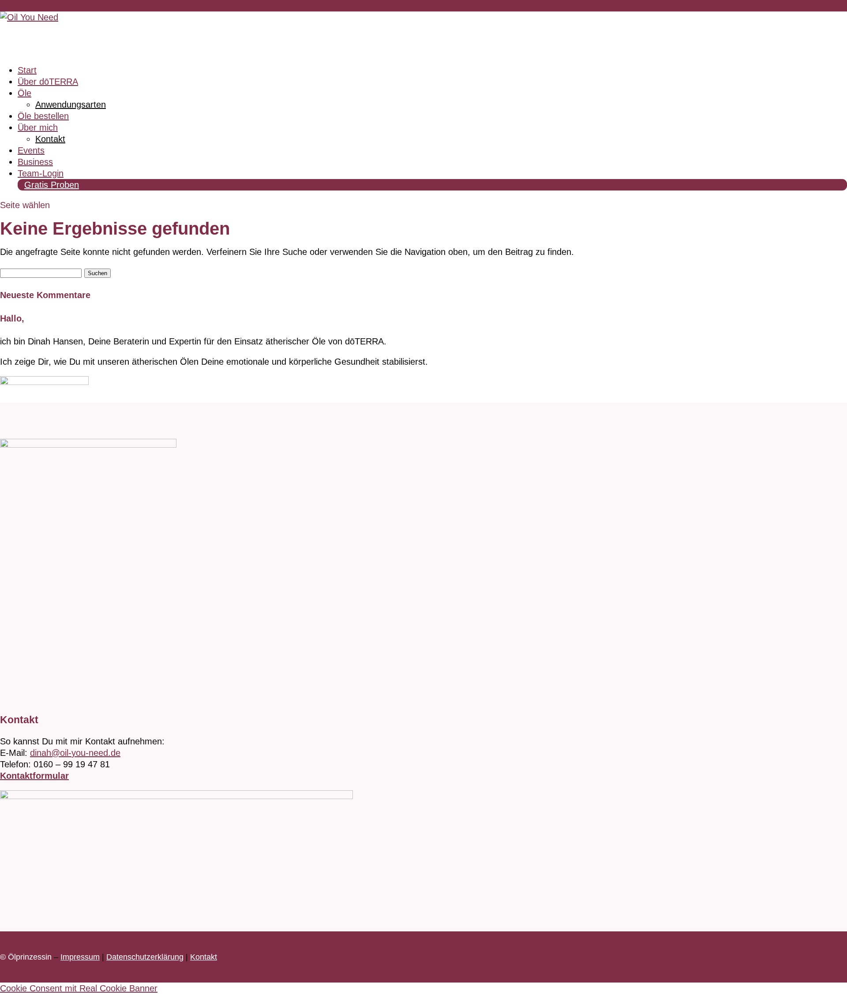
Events (31, 150)
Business (35, 162)
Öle (24, 93)
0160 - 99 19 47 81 (27, 5)
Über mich (38, 127)
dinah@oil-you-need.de (75, 753)
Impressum (80, 957)
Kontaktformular (34, 776)
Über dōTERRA (48, 81)
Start (27, 70)
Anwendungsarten (70, 104)
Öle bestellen (43, 116)
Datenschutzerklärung (145, 957)
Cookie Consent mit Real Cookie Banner (78, 988)
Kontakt (50, 139)
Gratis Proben (51, 185)
